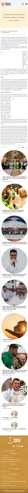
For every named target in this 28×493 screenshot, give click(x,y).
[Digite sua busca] (23, 4)
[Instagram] (17, 446)
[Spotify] (22, 446)
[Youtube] (19, 446)
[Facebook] (14, 446)
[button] (26, 4)
